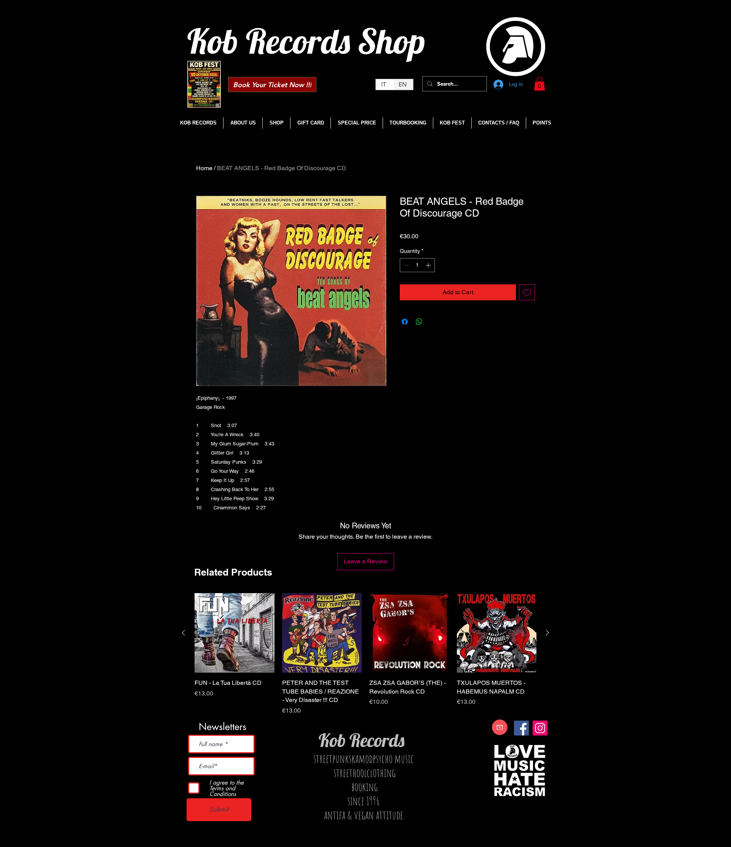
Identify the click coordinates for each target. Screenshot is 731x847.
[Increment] (429, 265)
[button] (539, 84)
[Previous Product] (183, 632)
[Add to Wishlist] (527, 292)
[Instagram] (540, 728)
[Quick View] (235, 633)
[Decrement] (405, 265)
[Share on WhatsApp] (419, 321)
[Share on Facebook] (404, 321)
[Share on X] (433, 321)
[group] (365, 654)
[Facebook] (521, 728)
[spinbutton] (417, 265)
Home (204, 168)
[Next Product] (547, 632)
